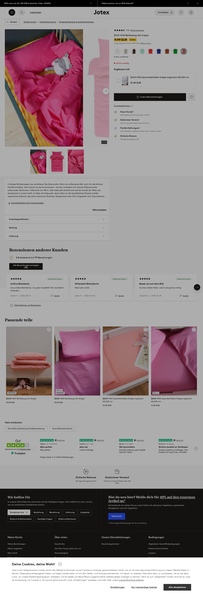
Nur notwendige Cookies (144, 587)
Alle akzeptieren (177, 587)
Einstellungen (117, 587)
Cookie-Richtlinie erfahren (131, 580)
